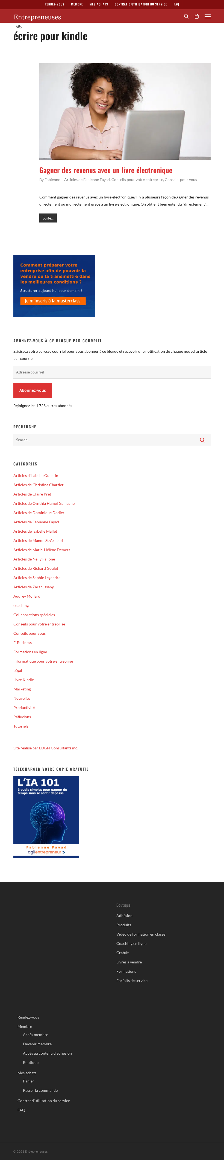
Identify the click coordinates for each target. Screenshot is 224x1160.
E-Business (22, 642)
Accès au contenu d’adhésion (47, 1053)
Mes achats (26, 1072)
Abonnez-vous (32, 390)
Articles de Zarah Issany (33, 587)
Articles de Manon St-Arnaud (38, 540)
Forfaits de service (132, 980)
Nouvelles (21, 698)
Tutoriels (20, 726)
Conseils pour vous (181, 179)
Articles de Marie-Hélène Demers (41, 549)
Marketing (22, 689)
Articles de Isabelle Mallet (35, 531)
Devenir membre (37, 1044)
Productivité (24, 707)
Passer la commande (40, 1090)
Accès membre (35, 1034)
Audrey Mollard (26, 596)
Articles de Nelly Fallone (34, 559)
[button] (208, 16)
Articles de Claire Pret (32, 494)
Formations (126, 971)
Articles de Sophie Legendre (36, 577)
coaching (21, 605)
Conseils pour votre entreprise (137, 179)
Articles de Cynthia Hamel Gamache (44, 503)
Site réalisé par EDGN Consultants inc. (45, 748)
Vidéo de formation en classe (140, 934)
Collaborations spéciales (34, 614)
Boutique (31, 1062)
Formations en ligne (30, 651)
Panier (28, 1081)
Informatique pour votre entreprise (43, 661)
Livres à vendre (129, 962)
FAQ (21, 1110)
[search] (186, 16)
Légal (17, 670)
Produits (123, 924)
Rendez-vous (28, 1017)
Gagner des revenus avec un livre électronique (105, 170)
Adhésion (124, 915)
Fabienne (52, 179)
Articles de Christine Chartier (38, 484)
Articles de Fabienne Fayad (87, 179)
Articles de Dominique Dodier (38, 512)
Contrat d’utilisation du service (43, 1100)
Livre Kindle (23, 679)
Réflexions (22, 716)
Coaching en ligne (131, 943)
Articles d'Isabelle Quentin (35, 475)
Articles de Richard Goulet (35, 568)
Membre (24, 1026)
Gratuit (122, 952)
